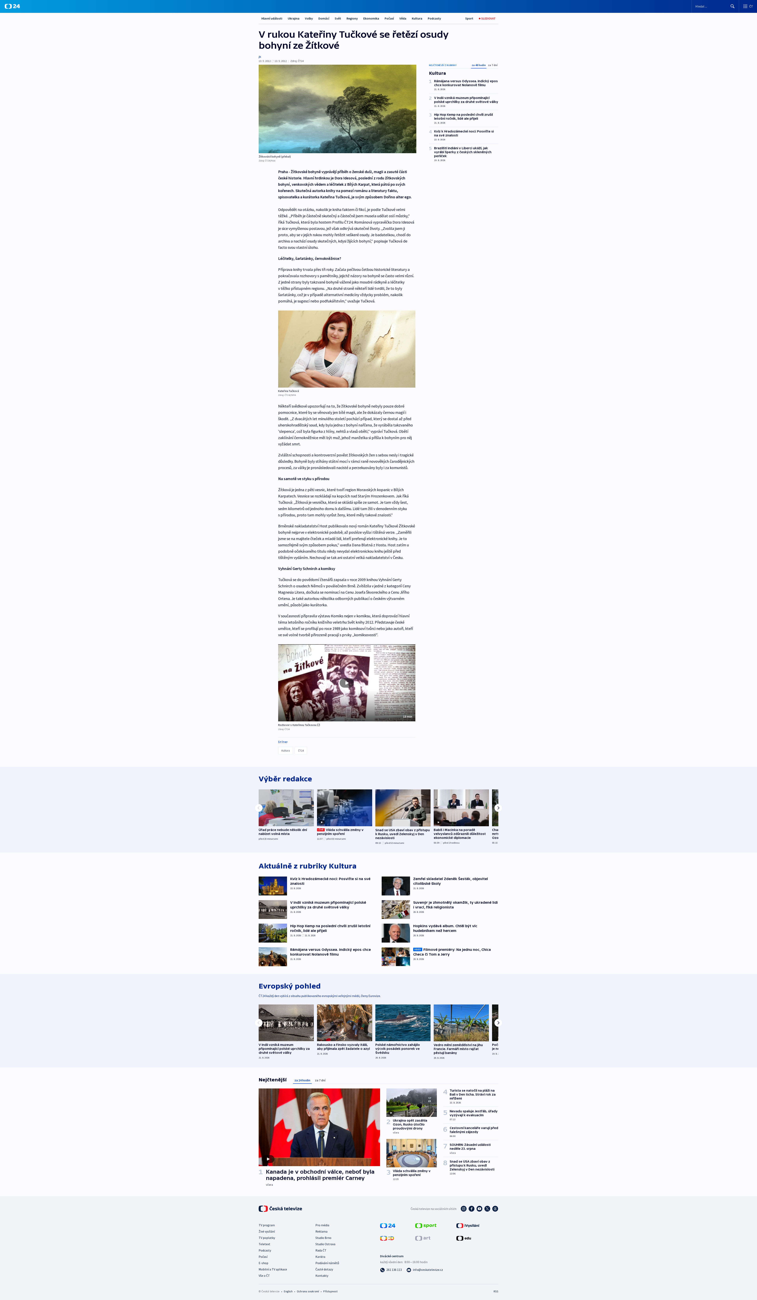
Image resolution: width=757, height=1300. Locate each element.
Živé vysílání (267, 1231)
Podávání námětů (327, 1263)
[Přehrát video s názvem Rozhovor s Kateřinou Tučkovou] (347, 683)
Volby (309, 18)
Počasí (389, 18)
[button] (346, 683)
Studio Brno (323, 1238)
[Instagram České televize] (464, 1209)
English (288, 1291)
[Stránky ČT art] (422, 1238)
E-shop (263, 1263)
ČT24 (301, 750)
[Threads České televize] (495, 1209)
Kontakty (321, 1276)
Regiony (352, 18)
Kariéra (320, 1257)
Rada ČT (320, 1250)
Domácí (323, 18)
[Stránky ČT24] (387, 1225)
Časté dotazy (324, 1269)
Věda (402, 18)
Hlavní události (271, 18)
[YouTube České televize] (479, 1209)
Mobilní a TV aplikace (273, 1269)
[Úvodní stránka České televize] (281, 1209)
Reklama (321, 1231)
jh (260, 57)
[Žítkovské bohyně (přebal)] (337, 109)
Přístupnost (330, 1291)
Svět (338, 18)
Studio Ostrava (325, 1244)
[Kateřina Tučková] (346, 349)
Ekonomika (371, 18)
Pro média (322, 1225)
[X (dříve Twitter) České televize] (487, 1209)
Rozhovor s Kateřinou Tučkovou (297, 725)
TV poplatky (267, 1238)
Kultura (417, 18)
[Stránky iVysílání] (467, 1225)
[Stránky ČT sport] (425, 1225)
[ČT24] (12, 6)
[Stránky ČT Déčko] (387, 1238)
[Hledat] (732, 6)
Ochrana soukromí (308, 1291)
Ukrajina (293, 18)
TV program (267, 1225)
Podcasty (434, 18)
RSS (496, 1291)
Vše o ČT (264, 1276)
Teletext (264, 1244)
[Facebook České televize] (471, 1209)
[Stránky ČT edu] (463, 1238)
